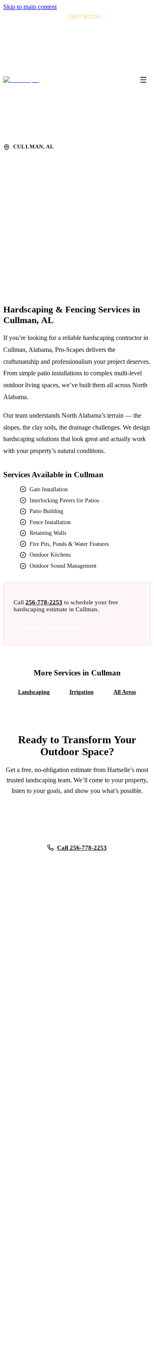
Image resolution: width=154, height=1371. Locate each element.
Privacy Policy (37, 1280)
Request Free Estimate (50, 627)
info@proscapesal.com (39, 963)
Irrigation (81, 692)
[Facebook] (66, 56)
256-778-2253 (43, 602)
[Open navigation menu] (143, 79)
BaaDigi (130, 1356)
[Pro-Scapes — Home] (21, 79)
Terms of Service (62, 1356)
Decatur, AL (34, 1136)
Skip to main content (30, 6)
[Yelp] (77, 56)
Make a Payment (39, 1269)
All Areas (124, 692)
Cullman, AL (35, 1159)
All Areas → (34, 1182)
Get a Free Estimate (39, 261)
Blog (25, 1246)
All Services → (37, 1071)
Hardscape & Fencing (67, 131)
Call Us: (73, 17)
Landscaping (34, 692)
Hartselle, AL (35, 1125)
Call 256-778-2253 (82, 847)
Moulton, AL (35, 1170)
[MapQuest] (88, 56)
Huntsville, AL (37, 1147)
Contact (28, 1258)
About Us (31, 1235)
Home (27, 131)
